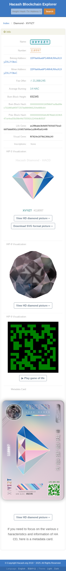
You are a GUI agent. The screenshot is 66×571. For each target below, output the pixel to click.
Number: (22, 50)
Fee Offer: (21, 80)
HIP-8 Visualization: (16, 244)
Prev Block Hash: (18, 115)
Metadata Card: (19, 389)
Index (6, 23)
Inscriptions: (20, 144)
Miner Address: (19, 69)
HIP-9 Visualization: (16, 316)
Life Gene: (21, 125)
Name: (23, 41)
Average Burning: (18, 88)
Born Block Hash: (18, 104)
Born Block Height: (17, 96)
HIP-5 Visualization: (16, 151)
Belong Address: (18, 58)
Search (49, 11)
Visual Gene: (20, 136)
